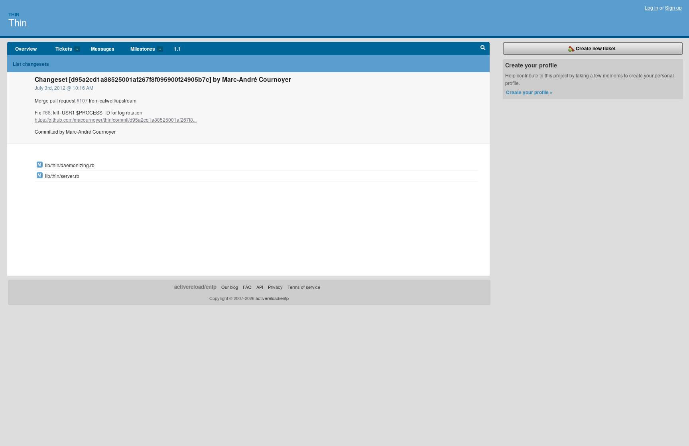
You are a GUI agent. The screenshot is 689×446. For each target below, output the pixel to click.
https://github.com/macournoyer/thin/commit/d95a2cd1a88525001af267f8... (116, 119)
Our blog (229, 287)
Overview (26, 48)
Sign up (673, 7)
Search (483, 48)
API (259, 287)
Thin (14, 14)
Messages (102, 48)
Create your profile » (529, 92)
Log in (651, 7)
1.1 (177, 48)
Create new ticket (595, 48)
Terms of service (303, 287)
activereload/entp (195, 286)
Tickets (59, 49)
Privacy (275, 287)
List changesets (31, 63)
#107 (82, 100)
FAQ (247, 287)
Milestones (138, 49)
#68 (46, 112)
